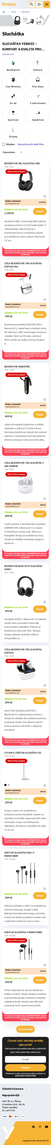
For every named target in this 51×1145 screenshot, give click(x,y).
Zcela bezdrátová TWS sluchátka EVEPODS (23, 651)
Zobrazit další (25, 1029)
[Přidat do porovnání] (45, 195)
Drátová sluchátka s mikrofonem (23, 932)
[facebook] (33, 1127)
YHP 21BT (9, 166)
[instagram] (40, 1127)
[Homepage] (8, 5)
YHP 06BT (9, 656)
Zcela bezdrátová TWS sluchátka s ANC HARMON (24, 464)
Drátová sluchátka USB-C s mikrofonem (19, 854)
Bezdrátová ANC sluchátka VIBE (22, 163)
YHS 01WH (9, 756)
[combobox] (12, 152)
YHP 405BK (9, 935)
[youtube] (46, 1127)
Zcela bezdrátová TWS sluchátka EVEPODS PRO (23, 265)
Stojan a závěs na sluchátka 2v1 (22, 752)
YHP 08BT (9, 469)
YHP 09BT (9, 270)
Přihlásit (25, 1067)
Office (13, 12)
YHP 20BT (9, 572)
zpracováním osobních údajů (25, 1075)
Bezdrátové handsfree (17, 366)
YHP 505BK (9, 859)
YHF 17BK (9, 370)
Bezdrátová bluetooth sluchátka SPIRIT (23, 568)
